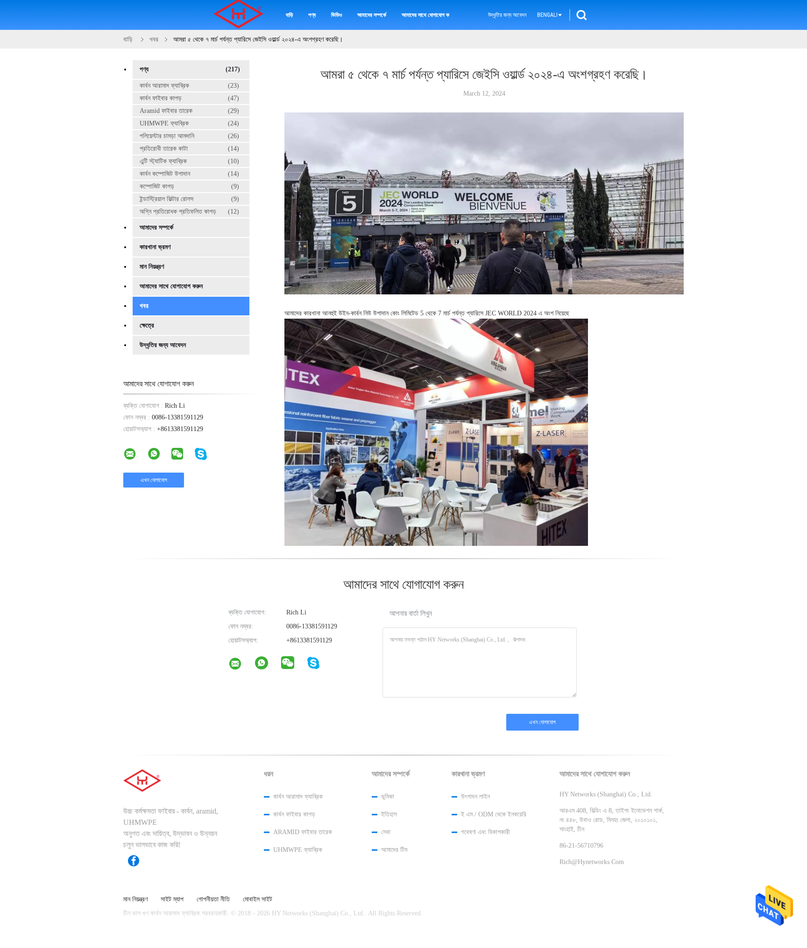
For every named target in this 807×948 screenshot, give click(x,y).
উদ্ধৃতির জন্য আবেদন (507, 15)
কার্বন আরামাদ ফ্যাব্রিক (189, 85)
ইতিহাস (389, 814)
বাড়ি (289, 15)
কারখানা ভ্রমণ (155, 247)
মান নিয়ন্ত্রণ (152, 266)
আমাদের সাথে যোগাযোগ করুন (425, 15)
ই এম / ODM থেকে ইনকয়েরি (493, 814)
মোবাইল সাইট (257, 899)
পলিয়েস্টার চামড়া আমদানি (189, 135)
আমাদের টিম (394, 849)
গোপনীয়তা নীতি (213, 899)
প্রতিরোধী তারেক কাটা (189, 148)
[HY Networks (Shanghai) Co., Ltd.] (241, 665)
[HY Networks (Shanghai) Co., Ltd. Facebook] (138, 860)
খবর (144, 305)
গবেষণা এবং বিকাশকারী (485, 832)
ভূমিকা (387, 796)
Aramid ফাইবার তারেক (189, 110)
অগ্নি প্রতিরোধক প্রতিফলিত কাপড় (189, 211)
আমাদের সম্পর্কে (371, 15)
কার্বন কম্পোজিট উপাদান (189, 173)
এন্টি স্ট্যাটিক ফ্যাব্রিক (189, 161)
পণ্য (312, 15)
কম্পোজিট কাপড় (189, 186)
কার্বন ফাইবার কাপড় (189, 98)
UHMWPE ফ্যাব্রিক (189, 123)
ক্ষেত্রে (147, 325)
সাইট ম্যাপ (172, 899)
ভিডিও (336, 15)
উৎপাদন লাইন (475, 796)
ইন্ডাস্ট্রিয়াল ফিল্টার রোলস (189, 198)
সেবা (385, 832)
